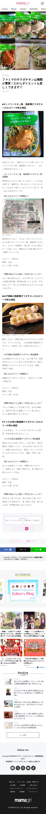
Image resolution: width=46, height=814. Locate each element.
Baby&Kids (34, 9)
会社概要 (22, 791)
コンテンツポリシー (32, 788)
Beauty (14, 9)
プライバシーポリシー (16, 788)
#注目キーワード (31, 541)
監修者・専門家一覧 (33, 782)
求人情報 (12, 785)
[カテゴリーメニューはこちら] (42, 3)
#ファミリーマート (16, 541)
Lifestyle (23, 9)
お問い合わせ (33, 785)
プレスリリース (33, 791)
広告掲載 (22, 785)
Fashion (5, 9)
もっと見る (23, 735)
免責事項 (12, 791)
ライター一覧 (20, 782)
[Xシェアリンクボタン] (18, 768)
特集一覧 (11, 782)
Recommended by (31, 667)
